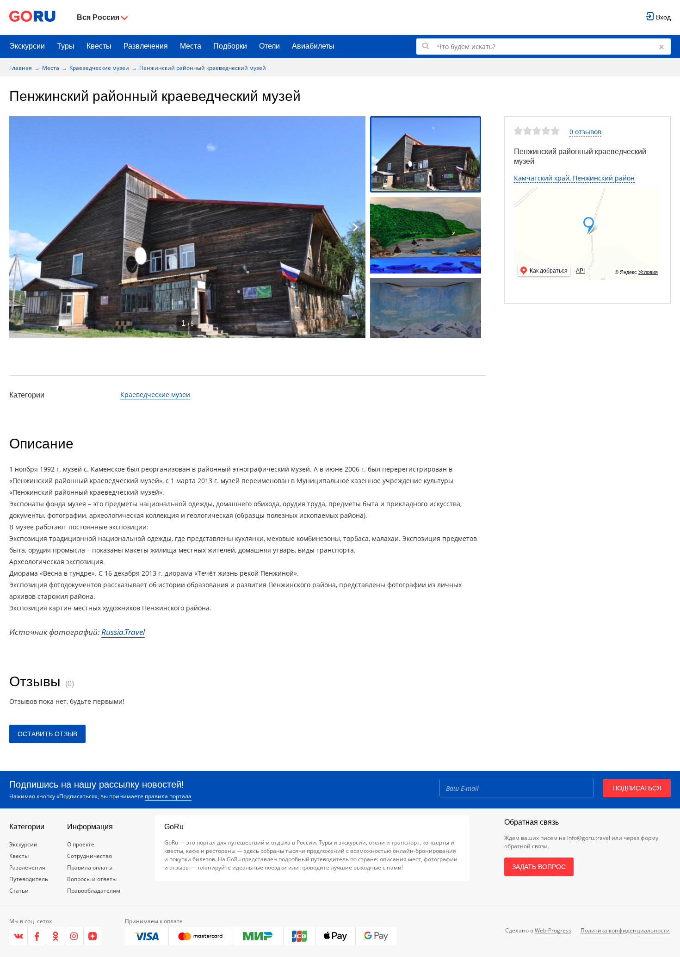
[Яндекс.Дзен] (93, 936)
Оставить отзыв (47, 734)
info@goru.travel (588, 838)
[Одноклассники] (55, 936)
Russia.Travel (123, 632)
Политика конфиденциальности (625, 930)
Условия (648, 272)
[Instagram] (74, 936)
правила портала (168, 796)
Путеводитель (28, 879)
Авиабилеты (313, 46)
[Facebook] (37, 936)
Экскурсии (27, 46)
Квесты (99, 46)
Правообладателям (93, 891)
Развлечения (146, 46)
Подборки (230, 46)
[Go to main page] (32, 17)
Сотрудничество (89, 856)
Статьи (19, 891)
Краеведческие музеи (99, 68)
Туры (65, 46)
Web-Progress (553, 930)
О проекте (80, 844)
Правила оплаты (89, 867)
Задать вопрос (539, 866)
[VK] (18, 936)
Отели (269, 46)
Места (190, 46)
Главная (20, 68)
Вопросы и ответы (92, 879)
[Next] (355, 227)
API (580, 270)
